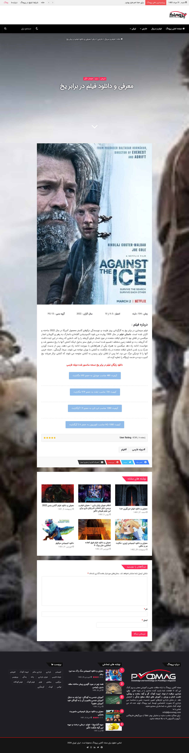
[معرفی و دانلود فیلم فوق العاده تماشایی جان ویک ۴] (94, 529)
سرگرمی (58, 682)
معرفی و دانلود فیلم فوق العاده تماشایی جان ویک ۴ (98, 544)
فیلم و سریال (156, 28)
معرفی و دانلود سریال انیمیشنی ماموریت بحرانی (86, 713)
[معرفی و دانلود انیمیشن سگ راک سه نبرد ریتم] (114, 675)
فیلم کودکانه (18, 682)
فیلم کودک (31, 682)
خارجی (144, 28)
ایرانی (134, 28)
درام (94, 39)
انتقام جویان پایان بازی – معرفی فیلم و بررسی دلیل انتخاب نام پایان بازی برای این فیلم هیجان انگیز (95, 508)
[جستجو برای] (5, 28)
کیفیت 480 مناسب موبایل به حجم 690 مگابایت (95, 375)
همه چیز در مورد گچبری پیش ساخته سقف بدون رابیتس (85, 686)
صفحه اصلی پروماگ (174, 28)
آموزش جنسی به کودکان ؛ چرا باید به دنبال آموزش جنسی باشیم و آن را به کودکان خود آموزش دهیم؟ (85, 700)
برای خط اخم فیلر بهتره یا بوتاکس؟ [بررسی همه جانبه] (123, 2)
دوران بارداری (43, 677)
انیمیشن (58, 672)
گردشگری (41, 687)
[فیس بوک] (101, 747)
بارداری (48, 672)
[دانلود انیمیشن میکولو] (57, 529)
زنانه (32, 677)
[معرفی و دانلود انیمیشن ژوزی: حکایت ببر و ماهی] (131, 529)
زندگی (24, 677)
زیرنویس (15, 677)
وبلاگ (6, 2)
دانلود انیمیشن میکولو (65, 543)
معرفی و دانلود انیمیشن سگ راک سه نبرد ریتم (86, 672)
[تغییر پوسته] (37, 28)
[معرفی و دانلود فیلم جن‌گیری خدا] (131, 495)
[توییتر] (98, 747)
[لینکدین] (94, 747)
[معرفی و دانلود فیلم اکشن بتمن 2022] (57, 493)
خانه (42, 2)
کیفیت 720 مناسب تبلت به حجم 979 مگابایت (95, 392)
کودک (50, 687)
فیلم (123, 449)
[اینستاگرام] (91, 747)
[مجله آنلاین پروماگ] (178, 14)
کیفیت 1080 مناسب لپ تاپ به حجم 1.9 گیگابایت (95, 408)
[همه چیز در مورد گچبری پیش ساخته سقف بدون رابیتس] (114, 688)
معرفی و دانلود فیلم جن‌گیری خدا (133, 508)
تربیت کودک (24, 672)
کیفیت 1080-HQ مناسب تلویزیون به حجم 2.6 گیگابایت (94, 424)
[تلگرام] (87, 747)
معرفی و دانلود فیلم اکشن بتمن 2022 (58, 505)
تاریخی (102, 78)
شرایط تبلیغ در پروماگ (29, 2)
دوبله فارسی (138, 449)
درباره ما (14, 2)
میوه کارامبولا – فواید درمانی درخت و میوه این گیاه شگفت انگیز (85, 726)
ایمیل (145, 620)
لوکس (59, 687)
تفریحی (13, 672)
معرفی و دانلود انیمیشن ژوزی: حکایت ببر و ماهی (132, 545)
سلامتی (48, 682)
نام (146, 609)
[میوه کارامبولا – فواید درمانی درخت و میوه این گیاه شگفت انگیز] (114, 727)
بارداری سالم (37, 672)
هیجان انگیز (88, 78)
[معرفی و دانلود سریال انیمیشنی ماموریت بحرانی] (114, 715)
